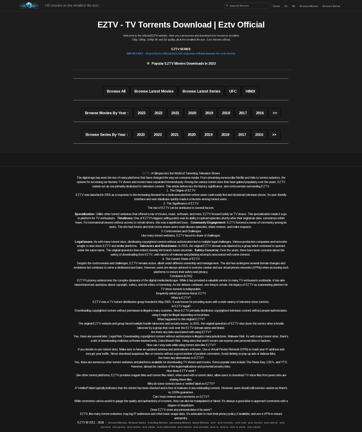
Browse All (116, 91)
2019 (209, 113)
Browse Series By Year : (107, 135)
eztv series (148, 427)
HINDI (250, 91)
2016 (260, 113)
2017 (243, 113)
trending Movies (158, 422)
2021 (175, 113)
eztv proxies (200, 427)
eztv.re (224, 427)
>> (275, 113)
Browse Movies (309, 6)
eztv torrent (255, 422)
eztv (213, 422)
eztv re (214, 427)
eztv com (240, 422)
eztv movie (133, 427)
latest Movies (201, 422)
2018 (226, 113)
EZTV (146, 173)
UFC (233, 91)
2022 (158, 113)
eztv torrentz (225, 422)
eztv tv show (237, 427)
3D (286, 6)
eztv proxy (118, 427)
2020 (192, 113)
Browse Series (331, 6)
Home (276, 6)
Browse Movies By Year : (107, 113)
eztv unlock (184, 427)
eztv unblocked (166, 427)
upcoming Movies (180, 422)
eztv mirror (271, 422)
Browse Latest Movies (153, 91)
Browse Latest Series (201, 91)
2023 (141, 113)
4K (293, 6)
